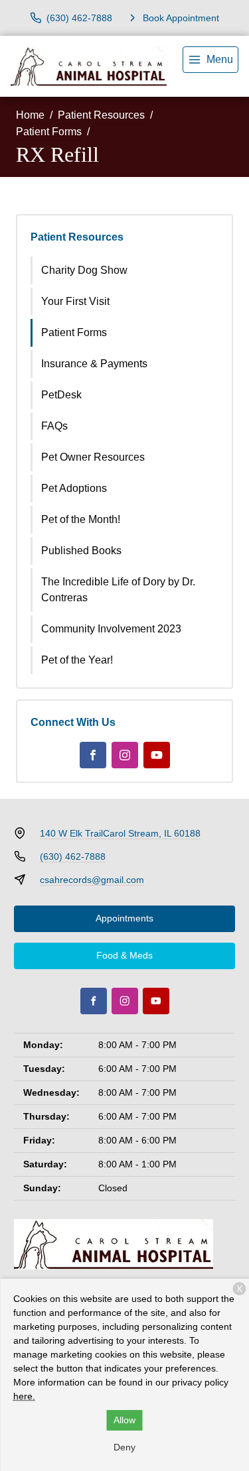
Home (30, 115)
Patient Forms (49, 131)
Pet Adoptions (74, 488)
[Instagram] (125, 755)
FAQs (54, 426)
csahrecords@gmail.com (92, 879)
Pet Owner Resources (93, 457)
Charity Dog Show (84, 270)
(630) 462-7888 (73, 856)
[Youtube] (156, 755)
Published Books (81, 550)
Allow (124, 1420)
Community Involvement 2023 (111, 628)
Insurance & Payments (94, 363)
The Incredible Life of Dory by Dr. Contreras (118, 589)
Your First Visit (75, 301)
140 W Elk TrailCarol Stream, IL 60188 (120, 833)
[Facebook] (93, 755)
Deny (124, 1447)
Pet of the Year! (77, 660)
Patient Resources (101, 115)
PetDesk (61, 394)
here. (24, 1396)
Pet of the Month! (80, 519)
